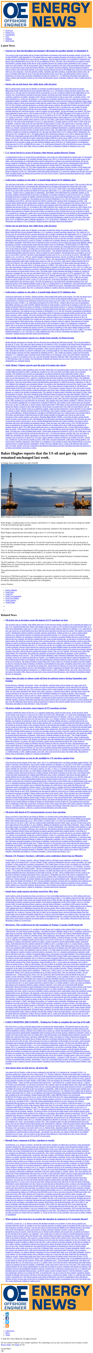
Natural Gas (9, 33)
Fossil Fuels (9, 592)
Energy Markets (11, 590)
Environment (10, 35)
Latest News (9, 1331)
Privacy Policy (6, 1345)
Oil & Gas (9, 30)
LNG (7, 37)
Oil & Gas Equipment (13, 596)
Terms (7, 1335)
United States (10, 602)
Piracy (7, 1333)
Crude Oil (9, 594)
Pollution (8, 39)
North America (10, 600)
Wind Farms (9, 41)
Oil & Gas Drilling (12, 598)
